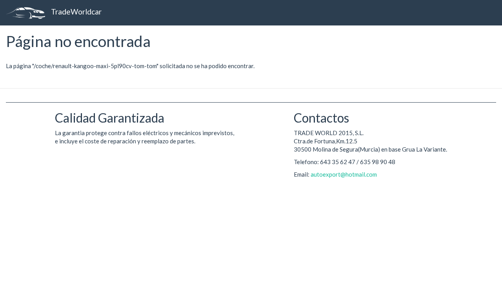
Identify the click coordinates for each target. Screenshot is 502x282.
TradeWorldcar (76, 11)
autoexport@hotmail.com (344, 174)
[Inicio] (28, 13)
